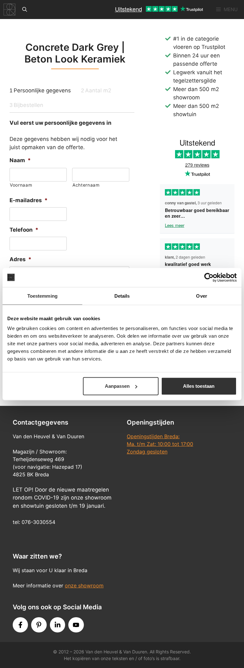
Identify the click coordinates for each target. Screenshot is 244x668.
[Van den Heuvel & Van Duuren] (9, 9)
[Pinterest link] (38, 624)
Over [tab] (201, 295)
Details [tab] (122, 295)
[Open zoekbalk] (24, 9)
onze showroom (84, 585)
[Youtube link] (76, 624)
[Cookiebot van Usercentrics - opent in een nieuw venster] (209, 277)
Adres (20, 259)
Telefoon (24, 230)
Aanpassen (117, 386)
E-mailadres (29, 200)
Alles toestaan (198, 386)
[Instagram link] (57, 624)
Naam (20, 160)
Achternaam (86, 185)
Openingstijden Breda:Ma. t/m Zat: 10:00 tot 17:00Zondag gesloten (160, 444)
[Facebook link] (20, 624)
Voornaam (21, 185)
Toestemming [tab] (42, 295)
